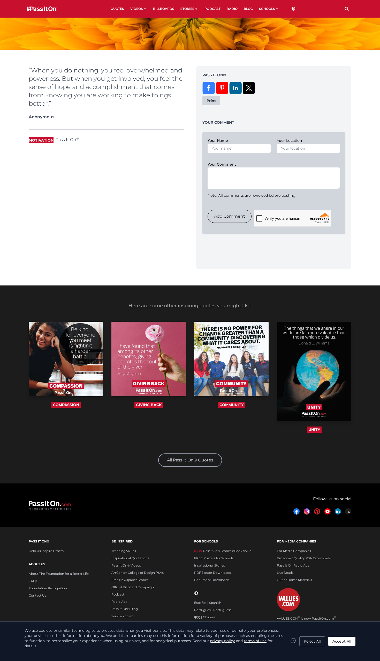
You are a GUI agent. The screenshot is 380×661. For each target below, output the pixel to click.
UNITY (314, 429)
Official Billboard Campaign (132, 587)
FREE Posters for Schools (213, 558)
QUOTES (117, 9)
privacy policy (222, 640)
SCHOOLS (267, 9)
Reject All (312, 641)
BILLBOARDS (163, 9)
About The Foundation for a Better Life (59, 574)
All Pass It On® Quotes (190, 460)
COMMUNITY (231, 404)
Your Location (289, 140)
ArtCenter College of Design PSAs (137, 573)
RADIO (232, 9)
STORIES (187, 9)
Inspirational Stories (209, 565)
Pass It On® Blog (124, 609)
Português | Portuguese (213, 610)
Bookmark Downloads (211, 580)
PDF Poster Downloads (212, 573)
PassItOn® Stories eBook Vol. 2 (222, 551)
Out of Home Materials (294, 580)
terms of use (255, 640)
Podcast (117, 594)
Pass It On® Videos (126, 565)
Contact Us (37, 595)
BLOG (248, 9)
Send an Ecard (122, 616)
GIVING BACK (149, 404)
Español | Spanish (207, 603)
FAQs (33, 581)
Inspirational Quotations (130, 558)
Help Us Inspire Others (46, 551)
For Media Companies (294, 551)
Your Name (218, 140)
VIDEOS (136, 9)
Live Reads (285, 573)
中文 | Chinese (204, 617)
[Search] (346, 9)
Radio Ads (119, 602)
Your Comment (222, 164)
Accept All (341, 641)
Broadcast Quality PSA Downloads (304, 558)
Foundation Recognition (48, 588)
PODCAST (212, 9)
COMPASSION (66, 404)
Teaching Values (123, 551)
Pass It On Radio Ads (293, 565)
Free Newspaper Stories (129, 580)
